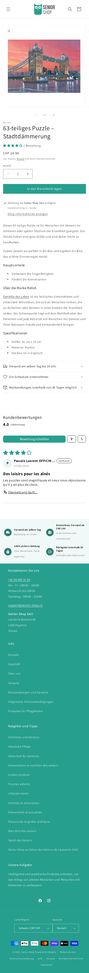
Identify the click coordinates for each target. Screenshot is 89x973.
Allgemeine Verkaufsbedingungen (30, 702)
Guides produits (19, 775)
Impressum (46, 964)
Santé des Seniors (20, 840)
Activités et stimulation (23, 803)
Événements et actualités (25, 812)
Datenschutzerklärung (22, 958)
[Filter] (71, 439)
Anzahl (7, 165)
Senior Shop (27, 952)
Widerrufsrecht (68, 952)
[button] (8, 9)
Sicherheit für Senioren (23, 756)
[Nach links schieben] (35, 114)
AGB (40, 958)
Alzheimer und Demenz (24, 737)
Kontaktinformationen (71, 958)
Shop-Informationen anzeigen (28, 214)
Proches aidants (19, 784)
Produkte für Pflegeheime (25, 711)
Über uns (14, 673)
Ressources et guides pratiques (29, 821)
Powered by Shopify (45, 952)
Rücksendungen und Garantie (28, 692)
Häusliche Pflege (19, 746)
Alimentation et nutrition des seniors (33, 765)
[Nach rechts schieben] (53, 114)
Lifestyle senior (18, 793)
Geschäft (14, 664)
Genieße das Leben (16, 296)
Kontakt (13, 655)
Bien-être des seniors (22, 831)
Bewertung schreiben (34, 439)
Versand (21, 158)
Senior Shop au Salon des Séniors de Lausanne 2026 (43, 849)
